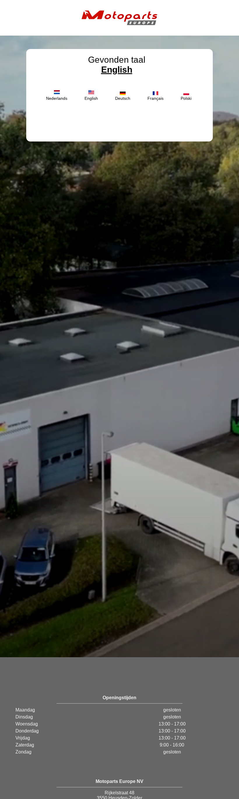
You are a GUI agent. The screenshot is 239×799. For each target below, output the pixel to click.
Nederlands (56, 98)
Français (155, 98)
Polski (186, 98)
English (116, 69)
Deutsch (122, 98)
